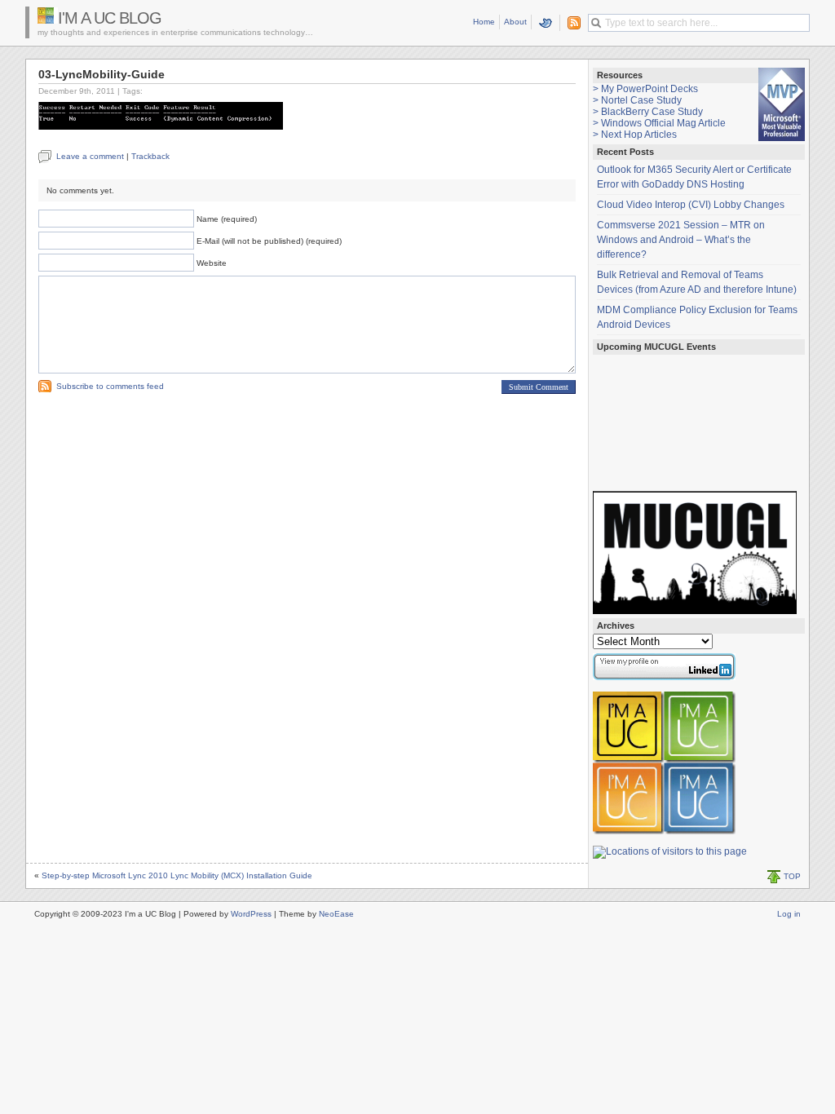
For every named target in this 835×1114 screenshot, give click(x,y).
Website (212, 263)
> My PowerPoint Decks (645, 89)
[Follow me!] (546, 23)
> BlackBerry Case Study (648, 111)
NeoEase (336, 913)
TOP (792, 876)
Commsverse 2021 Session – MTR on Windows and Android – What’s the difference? (681, 239)
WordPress (251, 913)
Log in (789, 913)
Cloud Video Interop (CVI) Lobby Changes (690, 204)
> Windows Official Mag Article (659, 123)
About (515, 21)
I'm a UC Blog (109, 18)
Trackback (150, 156)
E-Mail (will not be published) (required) (269, 241)
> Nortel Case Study (637, 100)
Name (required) (227, 218)
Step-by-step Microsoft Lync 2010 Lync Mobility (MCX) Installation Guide (177, 875)
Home (484, 21)
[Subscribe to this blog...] (570, 23)
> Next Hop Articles (635, 134)
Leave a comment (90, 156)
